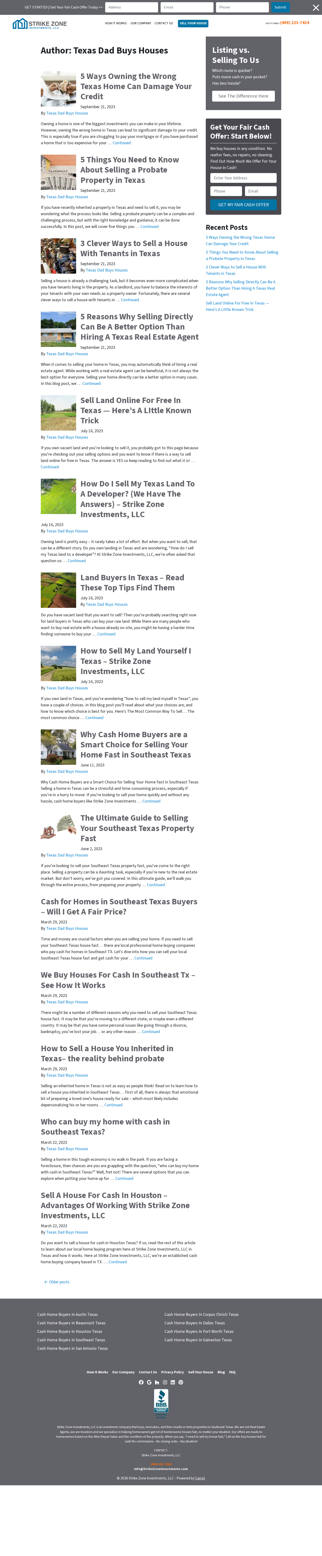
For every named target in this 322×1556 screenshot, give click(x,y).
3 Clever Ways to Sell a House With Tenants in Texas (134, 248)
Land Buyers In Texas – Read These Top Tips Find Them (132, 583)
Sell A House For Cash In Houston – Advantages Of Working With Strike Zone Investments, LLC (115, 1205)
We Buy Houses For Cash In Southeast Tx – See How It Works (118, 980)
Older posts (59, 1282)
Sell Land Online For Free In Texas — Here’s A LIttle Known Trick (135, 410)
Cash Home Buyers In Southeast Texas (71, 1340)
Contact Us (164, 23)
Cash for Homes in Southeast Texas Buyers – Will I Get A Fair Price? (119, 907)
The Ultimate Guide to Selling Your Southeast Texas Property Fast (137, 828)
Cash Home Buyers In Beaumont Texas (71, 1323)
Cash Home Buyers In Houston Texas (69, 1331)
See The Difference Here (243, 96)
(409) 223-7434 (294, 23)
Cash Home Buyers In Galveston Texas (198, 1340)
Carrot (200, 1478)
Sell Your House (200, 1372)
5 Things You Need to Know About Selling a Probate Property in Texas (129, 170)
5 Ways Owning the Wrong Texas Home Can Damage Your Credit (136, 86)
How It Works (116, 23)
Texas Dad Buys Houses (67, 113)
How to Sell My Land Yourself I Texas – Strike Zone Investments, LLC (135, 661)
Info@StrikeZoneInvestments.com (161, 1469)
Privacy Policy (172, 1372)
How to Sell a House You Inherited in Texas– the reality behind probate (107, 1053)
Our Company (141, 23)
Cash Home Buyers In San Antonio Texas (72, 1348)
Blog (221, 1372)
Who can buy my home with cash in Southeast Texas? (105, 1127)
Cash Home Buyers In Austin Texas (67, 1314)
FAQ (232, 1372)
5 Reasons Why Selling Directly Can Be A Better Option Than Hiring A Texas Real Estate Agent (139, 327)
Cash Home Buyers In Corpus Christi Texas (202, 1314)
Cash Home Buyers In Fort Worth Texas (199, 1331)
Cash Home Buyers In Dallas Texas (195, 1323)
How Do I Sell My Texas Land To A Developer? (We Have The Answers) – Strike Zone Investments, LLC (137, 499)
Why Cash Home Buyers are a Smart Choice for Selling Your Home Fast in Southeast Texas (135, 745)
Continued (122, 143)
